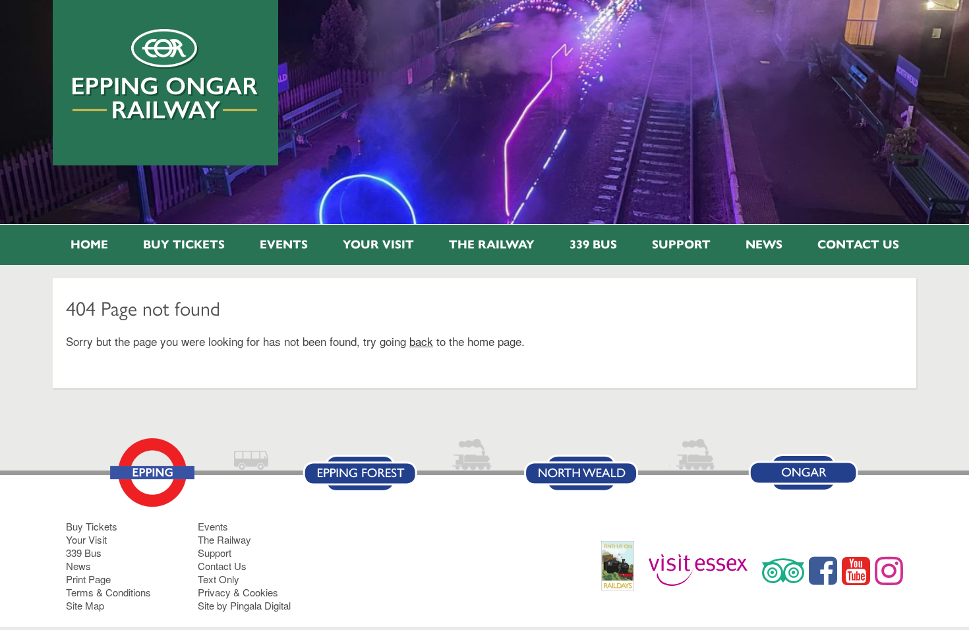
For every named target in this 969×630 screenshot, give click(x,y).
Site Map (85, 605)
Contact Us (858, 244)
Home (89, 244)
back (421, 341)
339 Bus (593, 244)
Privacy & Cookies (238, 592)
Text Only (218, 579)
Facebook (823, 570)
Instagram (889, 570)
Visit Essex (703, 570)
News (764, 244)
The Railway (492, 244)
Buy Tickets (184, 244)
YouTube (856, 570)
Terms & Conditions (108, 592)
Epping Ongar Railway (166, 74)
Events (284, 244)
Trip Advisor (783, 570)
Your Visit (378, 244)
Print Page (88, 579)
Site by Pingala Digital (244, 605)
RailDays (622, 572)
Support (681, 244)
